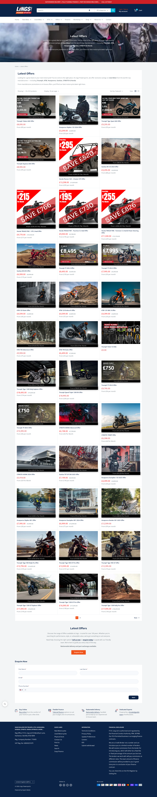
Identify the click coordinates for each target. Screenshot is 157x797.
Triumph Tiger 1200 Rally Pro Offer (112, 605)
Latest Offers (24, 66)
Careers (84, 740)
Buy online (23, 712)
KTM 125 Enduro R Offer (67, 310)
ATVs (48, 20)
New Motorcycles (60, 731)
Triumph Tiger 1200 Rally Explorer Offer (30, 389)
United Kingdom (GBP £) (23, 782)
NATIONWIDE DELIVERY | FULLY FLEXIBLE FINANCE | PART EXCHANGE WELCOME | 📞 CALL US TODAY (78, 2)
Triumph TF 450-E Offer (24, 428)
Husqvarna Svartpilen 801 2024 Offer (71, 520)
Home (17, 20)
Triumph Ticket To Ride (108, 347)
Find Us (57, 743)
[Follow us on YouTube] (67, 785)
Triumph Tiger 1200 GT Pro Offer (69, 602)
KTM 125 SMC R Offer (108, 310)
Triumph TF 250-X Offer (109, 268)
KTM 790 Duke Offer (66, 350)
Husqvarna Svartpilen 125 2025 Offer (113, 477)
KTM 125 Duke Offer (23, 310)
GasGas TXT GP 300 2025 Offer (69, 474)
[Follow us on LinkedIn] (71, 785)
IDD (83, 743)
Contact (108, 20)
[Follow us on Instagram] (64, 785)
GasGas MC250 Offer (24, 271)
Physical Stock (59, 737)
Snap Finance (59, 751)
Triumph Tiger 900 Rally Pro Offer (28, 563)
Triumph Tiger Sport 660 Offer (111, 121)
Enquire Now (78, 652)
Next (135, 618)
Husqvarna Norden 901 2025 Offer (112, 520)
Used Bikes (38, 20)
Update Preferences (88, 737)
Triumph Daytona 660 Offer (26, 164)
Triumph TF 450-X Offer (66, 268)
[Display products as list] (138, 91)
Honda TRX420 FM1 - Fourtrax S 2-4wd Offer (73, 231)
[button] (89, 10)
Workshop (76, 20)
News (56, 746)
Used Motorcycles (60, 734)
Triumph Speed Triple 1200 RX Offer (71, 392)
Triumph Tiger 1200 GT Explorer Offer (29, 605)
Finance (67, 20)
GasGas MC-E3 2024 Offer (109, 167)
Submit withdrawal (88, 746)
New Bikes (25, 20)
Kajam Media (26, 790)
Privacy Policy (86, 734)
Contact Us (58, 740)
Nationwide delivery (93, 712)
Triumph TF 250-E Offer (109, 385)
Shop (87, 20)
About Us (97, 20)
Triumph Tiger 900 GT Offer (110, 563)
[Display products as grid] (135, 91)
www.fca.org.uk (122, 774)
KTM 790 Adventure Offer (25, 350)
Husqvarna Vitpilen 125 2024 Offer (70, 127)
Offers (58, 20)
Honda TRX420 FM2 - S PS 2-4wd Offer (29, 231)
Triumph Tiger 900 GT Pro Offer (69, 563)
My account (123, 11)
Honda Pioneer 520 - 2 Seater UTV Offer (72, 179)
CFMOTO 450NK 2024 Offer (26, 474)
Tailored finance (58, 712)
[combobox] (65, 10)
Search (56, 748)
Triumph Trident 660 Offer (25, 121)
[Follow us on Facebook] (60, 785)
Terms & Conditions (88, 731)
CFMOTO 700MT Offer (108, 435)
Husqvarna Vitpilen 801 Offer (26, 520)
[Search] (113, 10)
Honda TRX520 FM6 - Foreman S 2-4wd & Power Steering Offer (119, 232)
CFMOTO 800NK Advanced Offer (69, 428)
